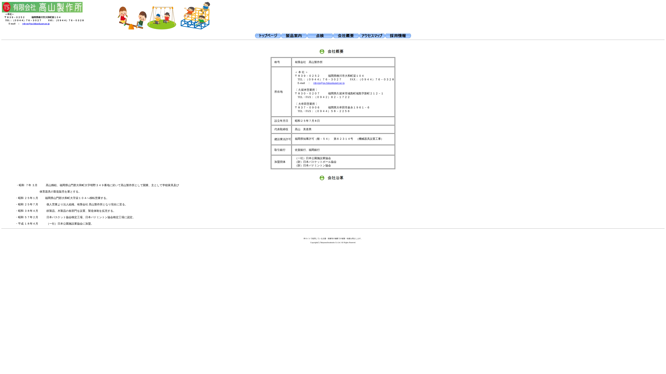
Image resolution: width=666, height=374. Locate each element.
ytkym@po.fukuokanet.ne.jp (36, 23)
